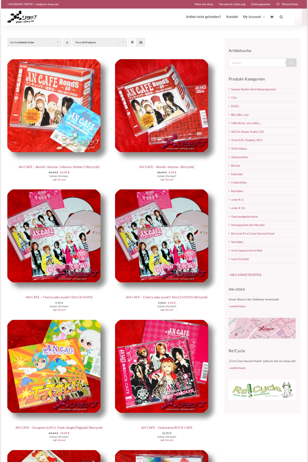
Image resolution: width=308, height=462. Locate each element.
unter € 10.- (238, 208)
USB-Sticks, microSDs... (246, 123)
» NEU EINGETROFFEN (245, 275)
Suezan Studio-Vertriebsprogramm (253, 89)
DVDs (235, 106)
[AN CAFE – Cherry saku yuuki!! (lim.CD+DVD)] (59, 191)
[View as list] (141, 42)
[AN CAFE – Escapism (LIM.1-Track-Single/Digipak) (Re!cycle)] (59, 322)
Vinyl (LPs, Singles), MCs (247, 140)
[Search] (291, 63)
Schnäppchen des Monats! (248, 225)
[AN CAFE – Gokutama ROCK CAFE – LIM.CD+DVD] (59, 452)
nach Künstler (240, 259)
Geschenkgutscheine (244, 216)
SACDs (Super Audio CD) (247, 131)
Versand (61, 179)
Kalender (237, 174)
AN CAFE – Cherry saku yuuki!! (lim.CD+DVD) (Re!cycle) (167, 297)
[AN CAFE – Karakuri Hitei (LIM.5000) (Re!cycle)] (167, 452)
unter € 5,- (237, 199)
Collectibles (239, 182)
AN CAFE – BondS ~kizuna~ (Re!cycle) (166, 167)
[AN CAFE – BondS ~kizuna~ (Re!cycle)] (167, 61)
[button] (281, 17)
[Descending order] (67, 42)
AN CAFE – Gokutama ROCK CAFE (167, 427)
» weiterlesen (237, 306)
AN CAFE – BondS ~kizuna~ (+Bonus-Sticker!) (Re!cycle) (59, 167)
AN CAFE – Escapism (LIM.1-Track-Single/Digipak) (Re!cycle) (59, 427)
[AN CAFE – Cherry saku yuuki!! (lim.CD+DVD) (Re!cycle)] (167, 191)
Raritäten (237, 191)
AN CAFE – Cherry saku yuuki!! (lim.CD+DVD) (59, 297)
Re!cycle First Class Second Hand (252, 233)
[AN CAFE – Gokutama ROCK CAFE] (167, 322)
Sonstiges (237, 242)
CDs (234, 97)
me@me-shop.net (47, 4)
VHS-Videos (239, 148)
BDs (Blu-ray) (239, 114)
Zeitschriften (239, 157)
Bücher (236, 165)
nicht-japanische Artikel (246, 250)
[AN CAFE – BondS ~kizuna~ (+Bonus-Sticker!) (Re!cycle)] (59, 61)
